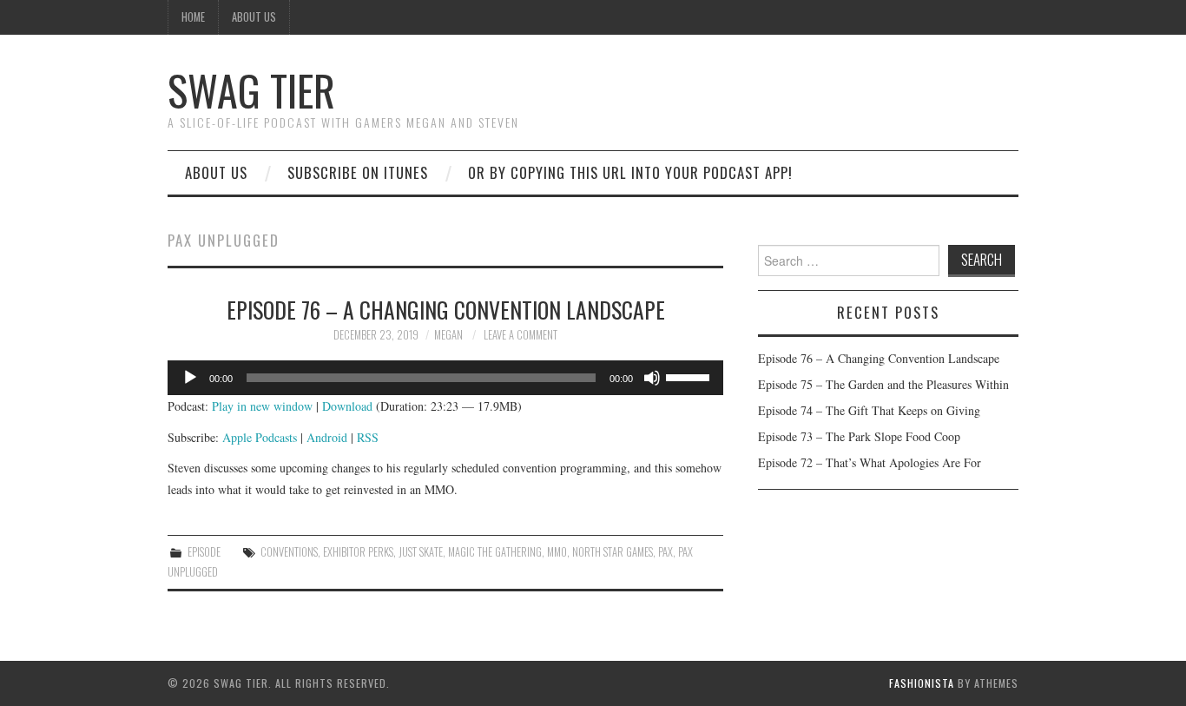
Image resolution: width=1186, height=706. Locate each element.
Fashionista (921, 683)
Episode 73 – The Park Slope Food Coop (859, 436)
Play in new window (262, 406)
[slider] (690, 376)
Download (347, 406)
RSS (368, 437)
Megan (448, 335)
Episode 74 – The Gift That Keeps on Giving (869, 410)
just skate (421, 552)
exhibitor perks (358, 552)
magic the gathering (495, 552)
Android (326, 437)
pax (665, 552)
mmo (557, 552)
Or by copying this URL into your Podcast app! (630, 172)
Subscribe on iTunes (357, 172)
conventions (289, 552)
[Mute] (652, 377)
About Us (254, 17)
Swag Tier (251, 90)
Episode (204, 552)
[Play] (190, 377)
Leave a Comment (520, 335)
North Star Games (612, 552)
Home (193, 17)
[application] (445, 377)
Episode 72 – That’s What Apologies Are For (869, 462)
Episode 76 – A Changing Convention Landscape (446, 309)
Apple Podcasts (259, 437)
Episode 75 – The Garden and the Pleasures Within (883, 384)
